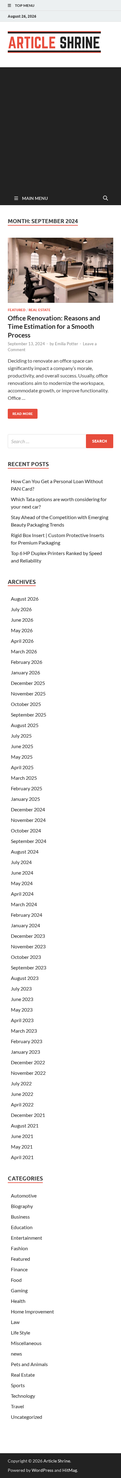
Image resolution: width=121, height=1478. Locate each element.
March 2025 (24, 778)
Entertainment (26, 1238)
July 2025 (21, 736)
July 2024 (21, 862)
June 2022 (22, 1094)
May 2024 (22, 883)
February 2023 (26, 1041)
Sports (18, 1385)
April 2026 (22, 641)
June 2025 (22, 746)
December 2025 (28, 683)
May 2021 (22, 1146)
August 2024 (24, 851)
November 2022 (28, 1073)
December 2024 (28, 809)
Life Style (20, 1332)
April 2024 (22, 894)
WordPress (42, 1470)
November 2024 (28, 820)
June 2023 (22, 999)
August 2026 (24, 599)
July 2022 (21, 1083)
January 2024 (25, 925)
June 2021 (22, 1136)
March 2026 (24, 651)
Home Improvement (32, 1311)
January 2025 (25, 799)
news (16, 1354)
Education (22, 1227)
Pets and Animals (29, 1364)
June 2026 (22, 620)
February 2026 (26, 662)
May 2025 (22, 757)
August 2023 (24, 978)
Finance (19, 1269)
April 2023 (22, 1020)
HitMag (69, 1470)
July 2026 (21, 609)
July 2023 (21, 988)
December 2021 (28, 1115)
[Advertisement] (60, 127)
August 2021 (24, 1125)
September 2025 (28, 714)
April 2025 (22, 767)
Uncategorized (26, 1417)
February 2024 (26, 915)
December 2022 (28, 1062)
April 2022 (22, 1104)
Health (18, 1301)
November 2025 (28, 693)
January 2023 (25, 1052)
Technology (23, 1396)
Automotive (24, 1195)
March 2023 (24, 1031)
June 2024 (22, 873)
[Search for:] (60, 441)
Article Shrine (56, 1460)
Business (20, 1217)
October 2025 (26, 704)
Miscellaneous (26, 1343)
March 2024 (24, 904)
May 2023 (22, 1010)
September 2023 (28, 967)
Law (15, 1322)
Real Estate (40, 310)
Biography (22, 1206)
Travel (17, 1406)
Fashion (19, 1248)
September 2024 (28, 841)
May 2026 (22, 630)
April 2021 (22, 1157)
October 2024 (26, 830)
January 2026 (25, 672)
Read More (20, 412)
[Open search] (105, 198)
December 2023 (28, 936)
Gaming (19, 1290)
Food (16, 1280)
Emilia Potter (66, 343)
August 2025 (24, 725)
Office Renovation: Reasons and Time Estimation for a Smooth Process (54, 326)
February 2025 (26, 788)
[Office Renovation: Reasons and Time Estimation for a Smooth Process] (60, 270)
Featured (16, 310)
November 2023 (28, 946)
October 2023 (26, 957)
